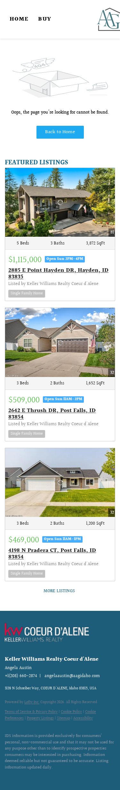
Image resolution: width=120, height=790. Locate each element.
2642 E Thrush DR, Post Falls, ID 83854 (52, 414)
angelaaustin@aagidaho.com (72, 676)
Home (19, 19)
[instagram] (21, 777)
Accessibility (83, 718)
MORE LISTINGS (59, 591)
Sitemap (63, 718)
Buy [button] (44, 19)
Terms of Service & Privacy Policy (31, 712)
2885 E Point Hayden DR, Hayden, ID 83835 (58, 273)
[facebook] (8, 777)
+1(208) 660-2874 (21, 676)
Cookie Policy (71, 712)
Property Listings (40, 718)
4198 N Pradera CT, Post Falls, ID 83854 (52, 554)
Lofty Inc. (31, 702)
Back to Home (60, 132)
